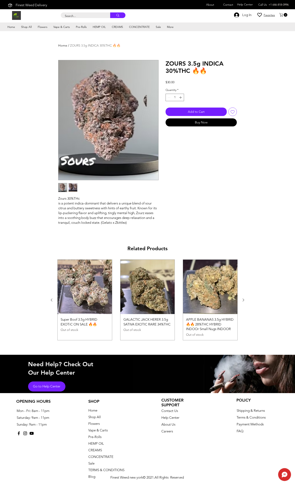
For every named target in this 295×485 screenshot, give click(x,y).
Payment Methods (250, 424)
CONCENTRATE (100, 457)
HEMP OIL (96, 443)
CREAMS (95, 450)
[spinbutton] (174, 97)
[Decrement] (168, 97)
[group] (147, 300)
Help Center (170, 418)
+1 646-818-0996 (279, 4)
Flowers (94, 424)
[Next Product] (243, 300)
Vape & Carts (98, 430)
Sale (91, 463)
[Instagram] (25, 433)
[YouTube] (31, 433)
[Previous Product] (51, 300)
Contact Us (169, 411)
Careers (167, 431)
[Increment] (180, 97)
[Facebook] (18, 433)
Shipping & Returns (251, 411)
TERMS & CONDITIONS (106, 470)
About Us (168, 424)
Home (62, 45)
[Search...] (117, 15)
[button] (283, 15)
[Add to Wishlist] (232, 112)
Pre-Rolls (95, 437)
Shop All (94, 417)
